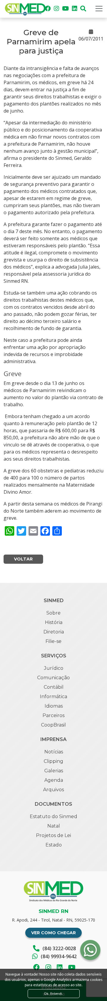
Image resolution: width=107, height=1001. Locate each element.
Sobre (53, 613)
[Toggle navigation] (99, 8)
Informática (53, 696)
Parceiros (53, 715)
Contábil (54, 687)
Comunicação (53, 677)
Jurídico (53, 668)
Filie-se (53, 641)
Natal (53, 826)
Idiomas (54, 706)
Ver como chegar (53, 932)
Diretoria (53, 632)
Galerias (53, 771)
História (53, 622)
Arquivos (53, 789)
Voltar (23, 559)
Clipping (53, 761)
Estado (53, 845)
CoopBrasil (53, 725)
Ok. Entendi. (53, 993)
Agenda (53, 780)
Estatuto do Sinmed (53, 816)
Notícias (53, 752)
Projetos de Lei (53, 835)
